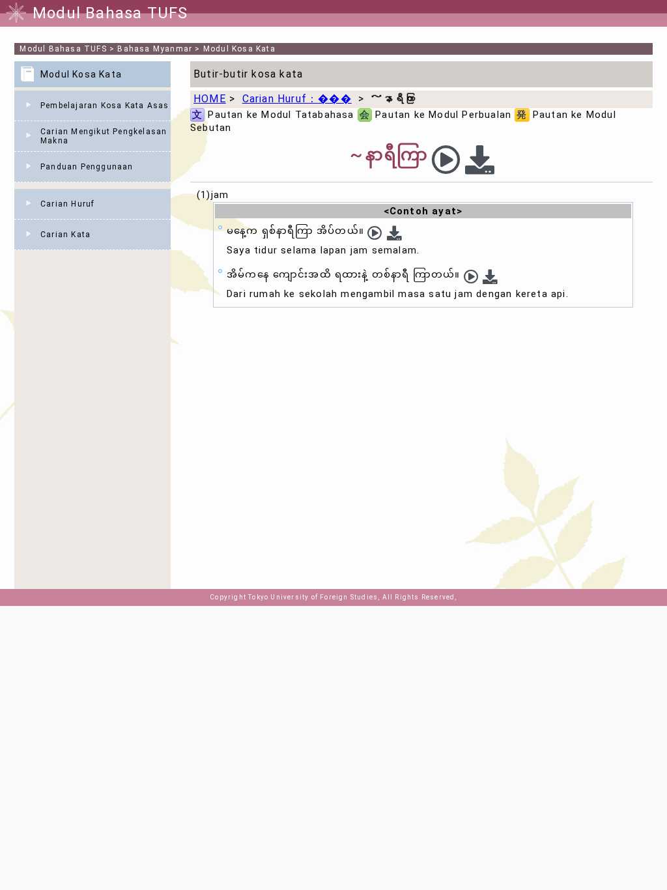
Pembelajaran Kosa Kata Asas (104, 105)
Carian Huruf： (297, 99)
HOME (209, 99)
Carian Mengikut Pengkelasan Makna (103, 136)
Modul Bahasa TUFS (63, 48)
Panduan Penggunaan (87, 166)
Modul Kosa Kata (239, 48)
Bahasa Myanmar (154, 48)
